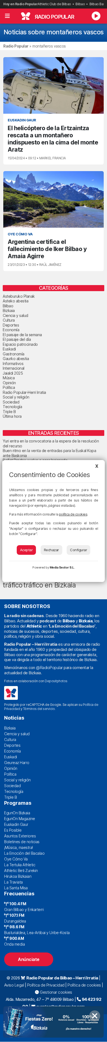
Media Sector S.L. (62, 567)
